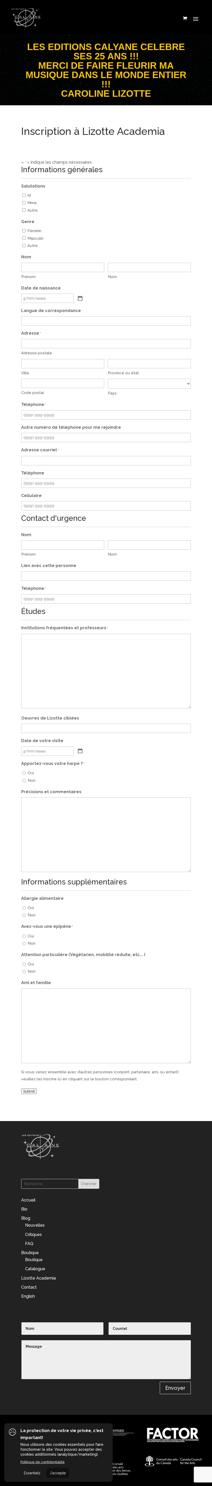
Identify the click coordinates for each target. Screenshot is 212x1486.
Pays (112, 393)
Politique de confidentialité (42, 1462)
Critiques (33, 1234)
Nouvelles (35, 1225)
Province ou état (123, 373)
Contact (29, 1287)
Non (31, 780)
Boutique (30, 1252)
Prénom (28, 276)
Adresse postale (36, 353)
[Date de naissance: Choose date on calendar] (80, 298)
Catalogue (35, 1268)
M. (29, 195)
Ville (25, 373)
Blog (25, 1218)
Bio (24, 1209)
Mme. (32, 203)
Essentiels (32, 1473)
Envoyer (175, 1388)
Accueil (28, 1200)
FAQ (29, 1243)
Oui (31, 773)
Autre (32, 210)
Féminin (34, 231)
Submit (29, 1091)
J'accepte (58, 1473)
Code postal (32, 392)
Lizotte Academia (38, 1278)
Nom (112, 276)
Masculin (35, 238)
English (28, 1296)
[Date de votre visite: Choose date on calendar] (80, 751)
